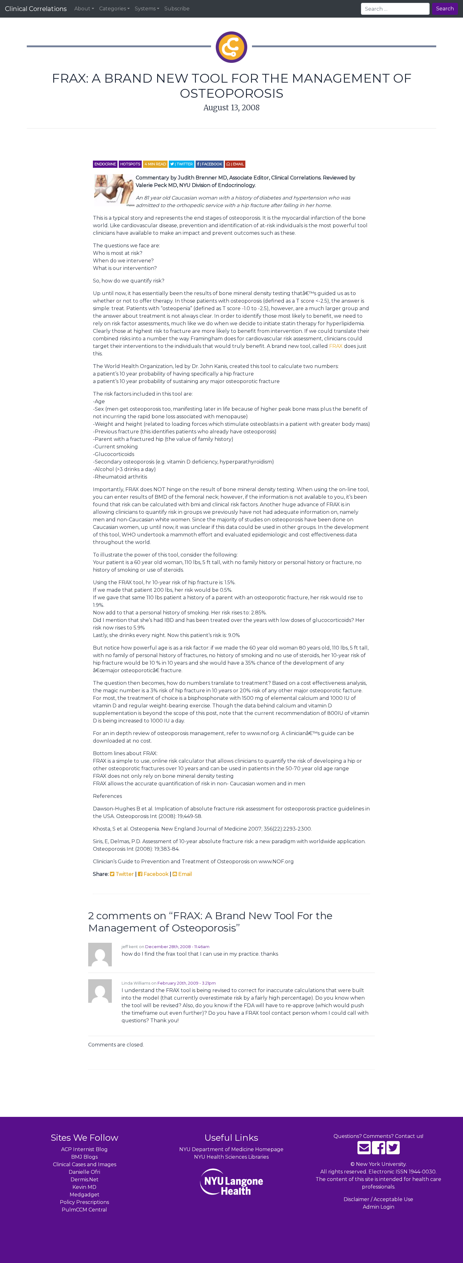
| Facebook (210, 164)
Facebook (155, 874)
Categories (112, 9)
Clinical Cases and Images (84, 1164)
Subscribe (177, 9)
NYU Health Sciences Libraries (231, 1157)
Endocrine (105, 164)
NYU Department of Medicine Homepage (231, 1149)
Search (445, 9)
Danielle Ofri (84, 1172)
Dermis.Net (85, 1180)
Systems (145, 9)
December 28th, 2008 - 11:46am (177, 946)
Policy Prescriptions (84, 1202)
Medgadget (85, 1195)
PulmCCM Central (84, 1210)
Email (184, 874)
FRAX (336, 346)
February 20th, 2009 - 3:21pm (186, 983)
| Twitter (183, 164)
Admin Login (378, 1207)
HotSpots (130, 164)
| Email (237, 164)
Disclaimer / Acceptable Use (378, 1199)
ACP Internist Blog (84, 1149)
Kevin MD (84, 1187)
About (82, 9)
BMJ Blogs (84, 1157)
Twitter (124, 874)
